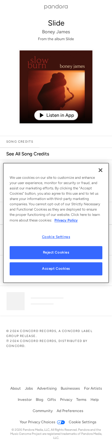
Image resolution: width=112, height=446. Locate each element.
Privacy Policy (66, 220)
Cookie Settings (56, 237)
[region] (56, 223)
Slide (56, 22)
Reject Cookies (56, 252)
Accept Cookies (56, 269)
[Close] (100, 170)
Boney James (56, 32)
